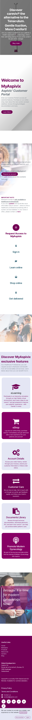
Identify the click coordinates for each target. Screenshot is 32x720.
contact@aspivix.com (10, 697)
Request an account (9, 174)
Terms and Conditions (9, 692)
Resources (4, 652)
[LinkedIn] (14, 702)
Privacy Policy (6, 688)
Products (4, 650)
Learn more (7, 177)
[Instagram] (19, 702)
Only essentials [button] (19, 717)
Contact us (7, 695)
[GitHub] (4, 706)
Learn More (7, 112)
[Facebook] (4, 702)
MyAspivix (4, 648)
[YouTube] (24, 702)
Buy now (16, 43)
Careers (3, 654)
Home (3, 646)
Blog (2, 656)
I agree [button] (27, 717)
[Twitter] (9, 702)
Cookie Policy (23, 712)
